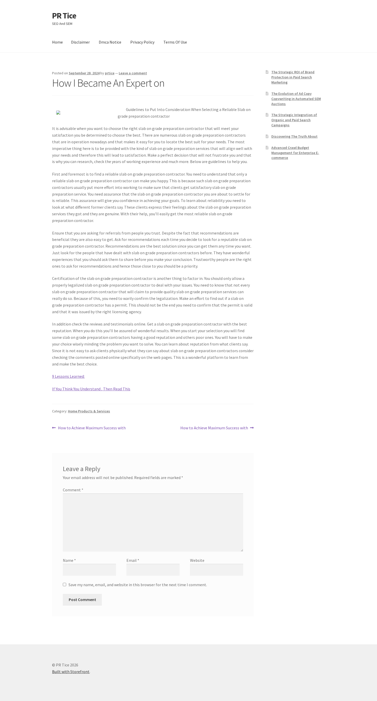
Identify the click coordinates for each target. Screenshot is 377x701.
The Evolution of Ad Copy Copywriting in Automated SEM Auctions (296, 98)
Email (132, 560)
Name (69, 560)
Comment (73, 489)
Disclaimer (80, 42)
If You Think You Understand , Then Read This (91, 388)
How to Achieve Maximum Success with (92, 428)
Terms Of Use (175, 42)
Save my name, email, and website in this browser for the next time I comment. (137, 584)
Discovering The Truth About (294, 136)
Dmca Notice (110, 42)
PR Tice (64, 16)
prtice (109, 73)
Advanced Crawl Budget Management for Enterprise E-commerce (295, 152)
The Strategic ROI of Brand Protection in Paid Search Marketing (292, 77)
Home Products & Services (89, 411)
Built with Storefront (71, 671)
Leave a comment (133, 73)
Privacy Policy (142, 42)
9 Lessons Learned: (68, 376)
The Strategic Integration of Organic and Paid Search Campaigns (294, 120)
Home (57, 42)
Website (197, 560)
